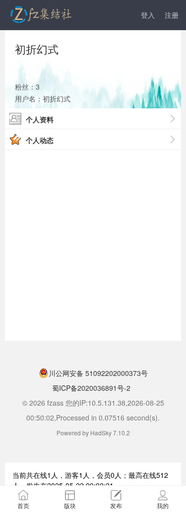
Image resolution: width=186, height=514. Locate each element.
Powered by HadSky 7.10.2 (93, 432)
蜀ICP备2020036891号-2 (90, 388)
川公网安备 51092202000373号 (98, 373)
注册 (172, 15)
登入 (148, 15)
